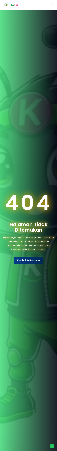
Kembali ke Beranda (28, 260)
